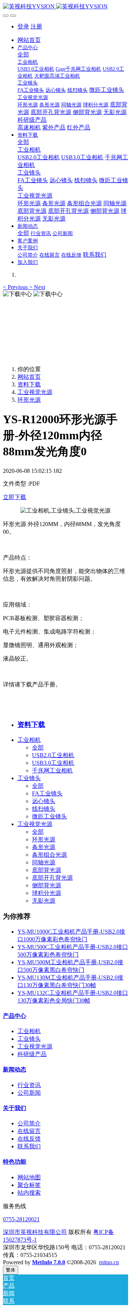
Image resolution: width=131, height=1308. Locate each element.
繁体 (10, 1270)
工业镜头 (29, 778)
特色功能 (14, 1162)
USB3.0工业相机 (53, 763)
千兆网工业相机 (52, 770)
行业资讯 (29, 1085)
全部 (23, 54)
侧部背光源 (46, 885)
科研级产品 (32, 1054)
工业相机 (29, 740)
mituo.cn (109, 1262)
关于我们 (14, 1108)
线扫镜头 (43, 809)
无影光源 (43, 901)
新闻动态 (14, 1069)
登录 (23, 26)
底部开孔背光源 (52, 878)
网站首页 (29, 40)
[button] (16, 287)
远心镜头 (43, 801)
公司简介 (29, 1123)
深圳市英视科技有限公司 (35, 1232)
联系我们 (29, 1146)
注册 (36, 26)
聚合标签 (29, 1185)
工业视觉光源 (34, 392)
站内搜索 (29, 1193)
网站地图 (29, 1177)
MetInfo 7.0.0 (48, 1262)
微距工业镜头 (49, 816)
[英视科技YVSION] (65, 7)
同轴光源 (43, 862)
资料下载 (29, 384)
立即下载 (14, 497)
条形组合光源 (49, 855)
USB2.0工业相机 (53, 755)
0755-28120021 (21, 1219)
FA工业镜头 (47, 793)
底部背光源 (46, 870)
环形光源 (29, 400)
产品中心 (14, 1016)
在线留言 (29, 1131)
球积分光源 (46, 893)
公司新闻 (29, 1093)
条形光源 (43, 847)
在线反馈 (29, 1139)
